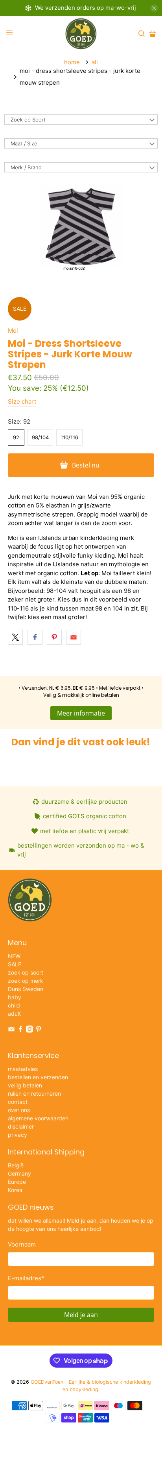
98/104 (40, 437)
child (14, 1005)
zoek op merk (25, 980)
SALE (14, 964)
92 (16, 437)
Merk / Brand (26, 167)
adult (14, 1013)
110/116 (69, 437)
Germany (19, 1173)
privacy (17, 1134)
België (16, 1165)
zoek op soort (25, 972)
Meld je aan (81, 1314)
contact (18, 1101)
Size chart (22, 401)
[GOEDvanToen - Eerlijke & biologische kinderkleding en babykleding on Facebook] (20, 1030)
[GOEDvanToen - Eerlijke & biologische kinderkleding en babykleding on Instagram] (29, 1030)
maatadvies (23, 1068)
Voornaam (22, 1244)
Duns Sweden (25, 989)
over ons (19, 1110)
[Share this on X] (15, 637)
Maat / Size (24, 143)
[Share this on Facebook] (35, 637)
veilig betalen (25, 1085)
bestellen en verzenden (38, 1077)
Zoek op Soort (28, 119)
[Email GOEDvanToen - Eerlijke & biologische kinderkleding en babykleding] (11, 1030)
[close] (154, 8)
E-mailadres (26, 1278)
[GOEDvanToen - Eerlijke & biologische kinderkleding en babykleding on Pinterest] (38, 1030)
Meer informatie (81, 713)
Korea (15, 1190)
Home (72, 62)
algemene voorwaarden (38, 1118)
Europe (17, 1181)
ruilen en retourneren (34, 1093)
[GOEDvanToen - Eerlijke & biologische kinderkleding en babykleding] (81, 33)
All (95, 62)
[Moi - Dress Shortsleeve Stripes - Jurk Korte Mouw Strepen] (81, 229)
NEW (14, 956)
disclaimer (21, 1126)
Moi (13, 330)
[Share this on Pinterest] (54, 637)
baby (14, 997)
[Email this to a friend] (73, 637)
